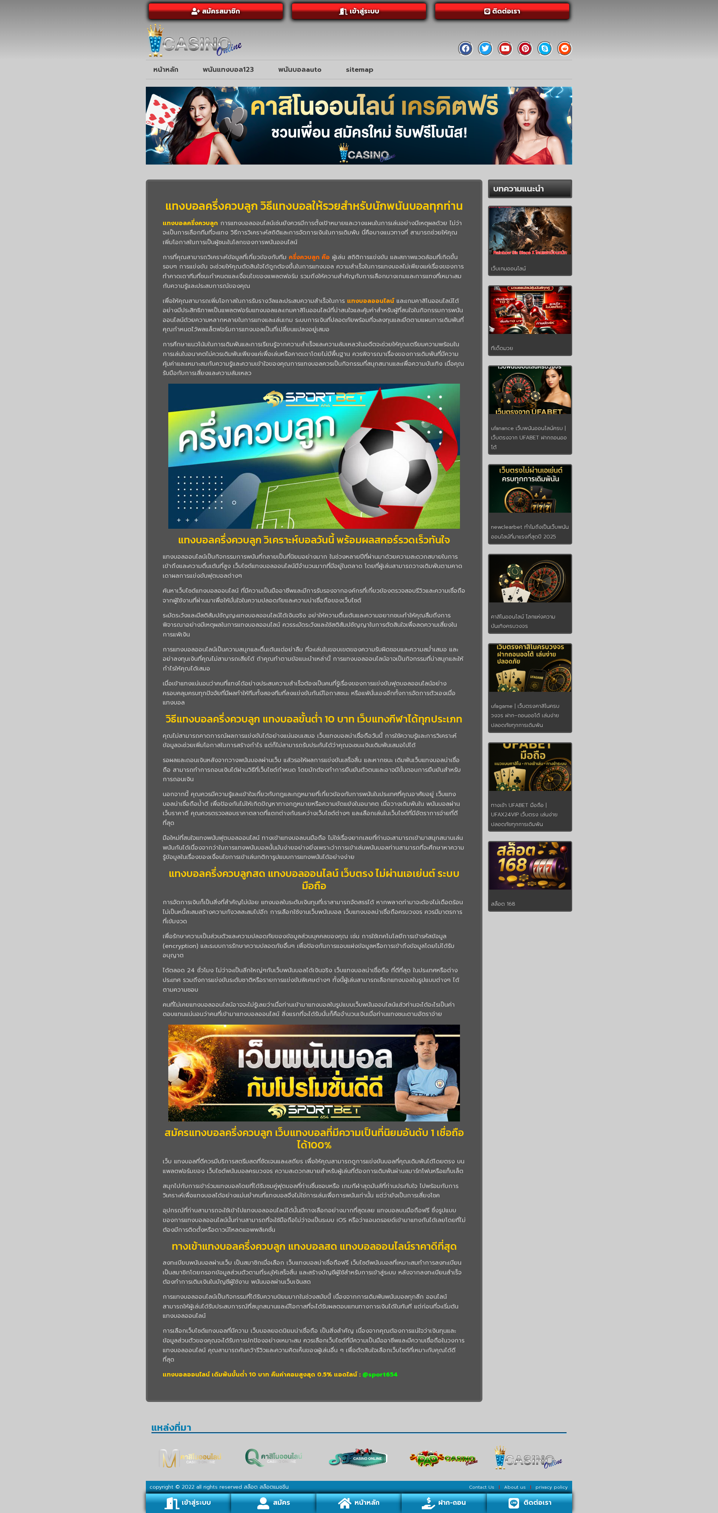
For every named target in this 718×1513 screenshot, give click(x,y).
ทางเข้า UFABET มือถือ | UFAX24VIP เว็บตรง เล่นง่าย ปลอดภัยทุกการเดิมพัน (524, 814)
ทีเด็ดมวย (502, 348)
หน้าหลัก (165, 69)
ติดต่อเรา (538, 1502)
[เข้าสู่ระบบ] (172, 1503)
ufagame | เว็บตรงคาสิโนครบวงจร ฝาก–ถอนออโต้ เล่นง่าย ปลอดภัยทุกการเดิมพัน (525, 715)
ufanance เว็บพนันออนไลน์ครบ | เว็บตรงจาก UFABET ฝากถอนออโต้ (529, 437)
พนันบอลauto (300, 69)
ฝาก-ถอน (452, 1502)
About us (515, 1487)
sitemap (359, 69)
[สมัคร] (263, 1503)
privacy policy (552, 1487)
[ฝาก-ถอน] (429, 1503)
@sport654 (380, 1374)
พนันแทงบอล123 (228, 69)
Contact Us (481, 1487)
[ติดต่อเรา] (514, 1503)
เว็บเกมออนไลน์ (508, 269)
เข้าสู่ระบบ (196, 1502)
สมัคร (281, 1502)
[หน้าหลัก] (345, 1503)
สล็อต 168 (503, 904)
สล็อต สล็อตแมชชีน (266, 1487)
